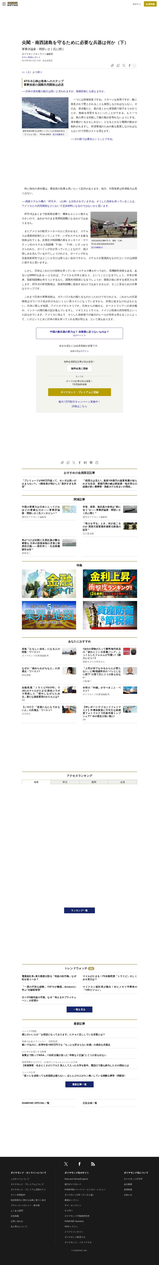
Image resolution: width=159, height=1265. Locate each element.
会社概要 (128, 1184)
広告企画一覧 (90, 1103)
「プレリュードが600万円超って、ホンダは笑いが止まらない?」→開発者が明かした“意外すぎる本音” (49, 483)
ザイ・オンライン (73, 1205)
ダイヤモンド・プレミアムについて (27, 1184)
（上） (28, 72)
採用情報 (128, 1189)
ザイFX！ (69, 1210)
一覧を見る (80, 1009)
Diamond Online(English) (76, 1178)
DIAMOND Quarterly (74, 1221)
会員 (122, 781)
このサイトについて (20, 1178)
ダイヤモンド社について (136, 1172)
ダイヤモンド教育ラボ (75, 1236)
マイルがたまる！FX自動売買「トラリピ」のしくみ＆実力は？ (110, 977)
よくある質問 (17, 1210)
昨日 (65, 781)
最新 (36, 781)
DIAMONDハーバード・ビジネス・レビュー (85, 1189)
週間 (93, 781)
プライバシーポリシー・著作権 (25, 1205)
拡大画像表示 (58, 134)
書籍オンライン (72, 1199)
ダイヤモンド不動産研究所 (77, 1215)
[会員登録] (150, 4)
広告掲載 (15, 1215)
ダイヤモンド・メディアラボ (78, 1242)
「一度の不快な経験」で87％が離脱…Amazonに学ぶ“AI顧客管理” (49, 988)
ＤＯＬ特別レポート (31, 57)
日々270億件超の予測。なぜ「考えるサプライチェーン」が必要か (49, 998)
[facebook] (79, 1164)
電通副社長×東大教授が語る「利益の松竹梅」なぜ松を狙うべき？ (49, 977)
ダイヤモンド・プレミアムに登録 (80, 392)
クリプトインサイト (74, 1231)
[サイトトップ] (13, 4)
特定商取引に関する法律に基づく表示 (28, 1199)
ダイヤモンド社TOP (133, 1178)
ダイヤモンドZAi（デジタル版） (80, 1194)
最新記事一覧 (79, 1084)
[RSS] (93, 1164)
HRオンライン (71, 1226)
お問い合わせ (17, 1221)
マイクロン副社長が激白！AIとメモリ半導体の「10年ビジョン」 (110, 988)
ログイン (137, 4)
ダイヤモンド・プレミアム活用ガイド (28, 1189)
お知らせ (128, 1194)
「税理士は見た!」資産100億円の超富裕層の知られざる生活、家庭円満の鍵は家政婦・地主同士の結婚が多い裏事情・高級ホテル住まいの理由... (110, 483)
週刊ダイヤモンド (73, 1184)
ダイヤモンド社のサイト (77, 1172)
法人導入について (19, 1226)
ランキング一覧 (79, 910)
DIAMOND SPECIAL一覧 (35, 1103)
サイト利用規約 (18, 1194)
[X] (66, 1164)
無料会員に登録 (79, 368)
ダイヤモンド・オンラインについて (28, 1172)
